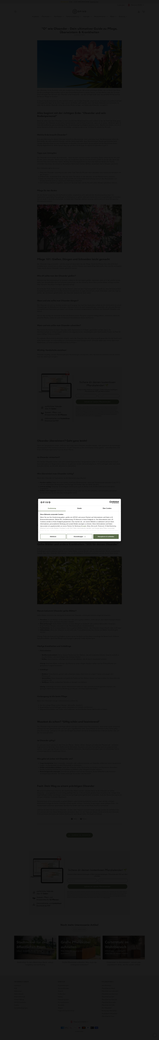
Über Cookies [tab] (107, 508)
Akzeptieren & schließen (106, 536)
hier (48, 530)
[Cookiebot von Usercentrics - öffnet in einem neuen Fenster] (111, 502)
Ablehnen (53, 536)
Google (83, 526)
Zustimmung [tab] (52, 508)
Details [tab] (79, 508)
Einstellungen (78, 536)
